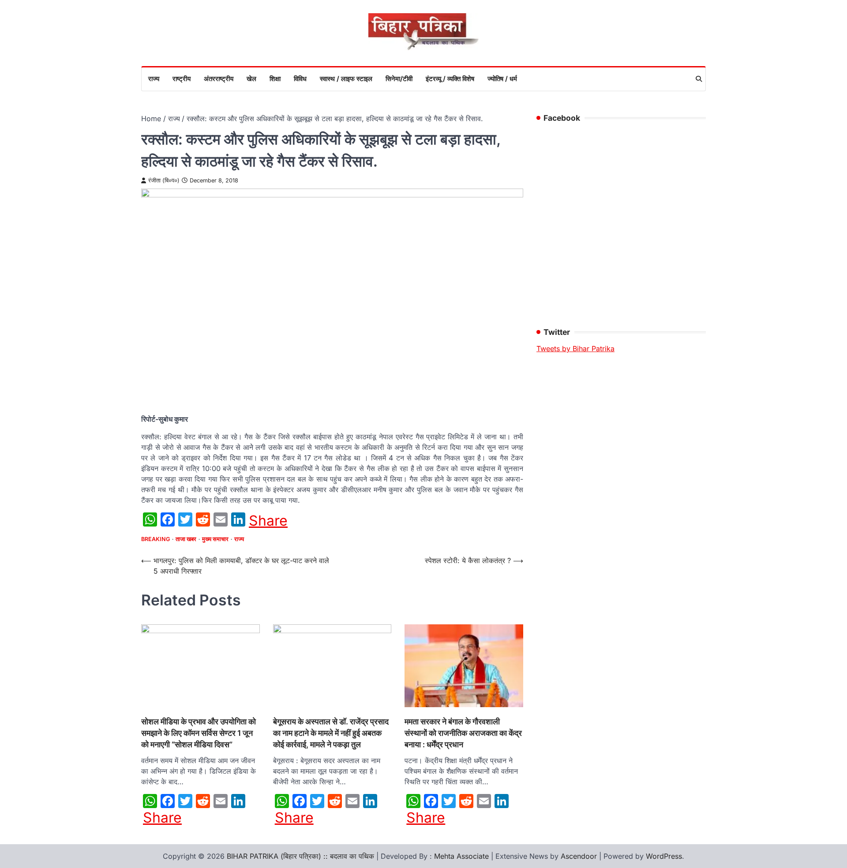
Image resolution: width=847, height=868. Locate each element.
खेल (251, 78)
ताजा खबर (186, 539)
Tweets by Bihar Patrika (575, 348)
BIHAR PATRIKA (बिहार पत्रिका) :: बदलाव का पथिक (300, 856)
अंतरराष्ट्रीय (218, 78)
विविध (300, 78)
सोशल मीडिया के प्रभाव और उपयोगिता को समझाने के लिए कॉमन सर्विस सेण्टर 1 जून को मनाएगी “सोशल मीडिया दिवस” (198, 733)
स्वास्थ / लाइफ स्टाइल (346, 78)
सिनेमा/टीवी (399, 78)
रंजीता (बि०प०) (164, 180)
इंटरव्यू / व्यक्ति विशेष (450, 78)
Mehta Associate (462, 856)
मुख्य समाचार (215, 539)
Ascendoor (579, 856)
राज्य (153, 78)
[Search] (698, 78)
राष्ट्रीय (181, 78)
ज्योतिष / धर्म (502, 78)
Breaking (155, 539)
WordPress (664, 856)
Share (268, 521)
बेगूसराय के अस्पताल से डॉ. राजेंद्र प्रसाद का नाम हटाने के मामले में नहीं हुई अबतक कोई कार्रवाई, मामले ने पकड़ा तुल (331, 733)
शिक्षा (275, 78)
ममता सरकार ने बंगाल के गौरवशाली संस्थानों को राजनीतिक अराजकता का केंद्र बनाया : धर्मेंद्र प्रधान (463, 733)
